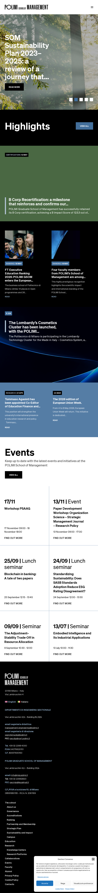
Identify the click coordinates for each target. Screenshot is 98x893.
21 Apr (14, 393)
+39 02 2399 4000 (16, 745)
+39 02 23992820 (15, 778)
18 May (14, 263)
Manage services (43, 877)
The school (10, 803)
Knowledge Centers (16, 850)
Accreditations (14, 815)
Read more (14, 93)
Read (7, 296)
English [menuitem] (12, 701)
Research (9, 845)
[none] (49, 702)
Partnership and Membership (21, 824)
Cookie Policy (59, 889)
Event (67, 501)
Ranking (11, 820)
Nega (63, 883)
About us (11, 807)
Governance (13, 811)
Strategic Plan (14, 828)
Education (10, 841)
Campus (11, 837)
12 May (16, 155)
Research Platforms (17, 854)
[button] (93, 859)
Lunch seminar (20, 563)
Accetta (44, 883)
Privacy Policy (69, 889)
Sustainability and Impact (20, 833)
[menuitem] (10, 702)
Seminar (22, 626)
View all (84, 126)
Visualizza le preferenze (83, 883)
